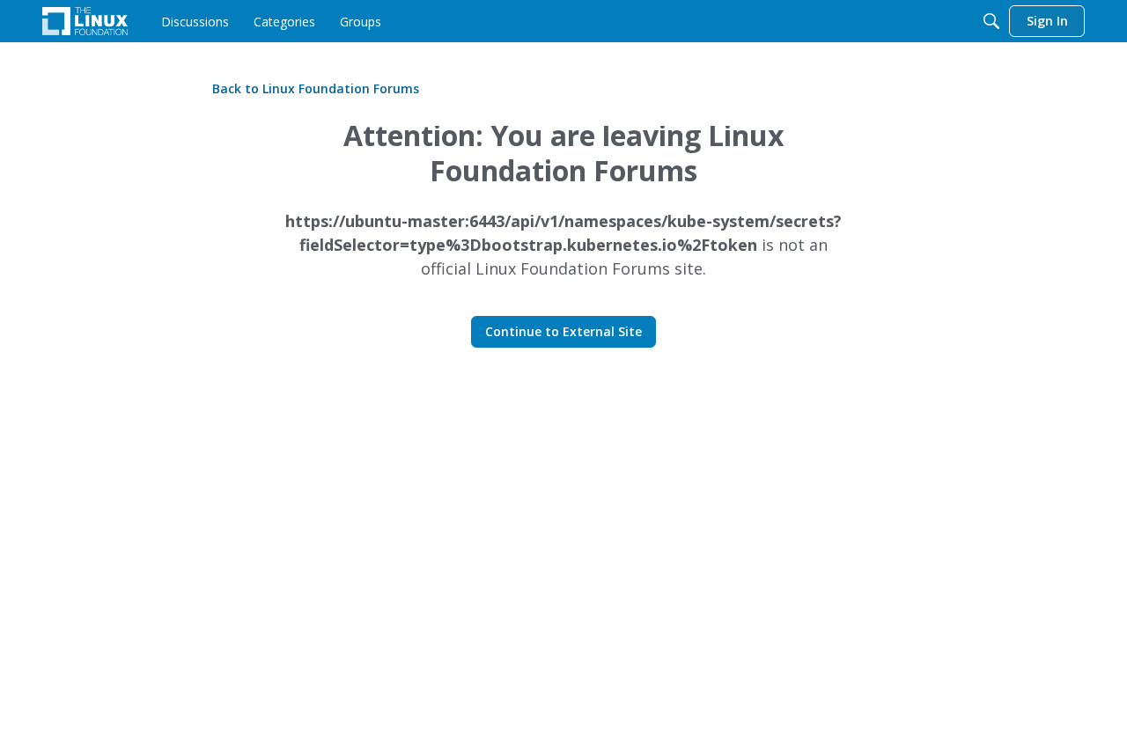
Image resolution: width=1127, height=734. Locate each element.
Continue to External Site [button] (563, 331)
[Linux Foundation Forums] (85, 21)
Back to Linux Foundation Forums (315, 88)
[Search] (991, 21)
